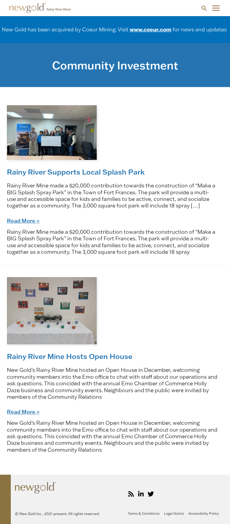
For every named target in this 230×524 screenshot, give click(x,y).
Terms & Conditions (144, 513)
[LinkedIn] (141, 494)
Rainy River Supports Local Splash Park (76, 171)
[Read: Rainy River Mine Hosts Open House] (52, 310)
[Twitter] (151, 494)
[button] (204, 8)
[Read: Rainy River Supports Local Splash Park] (52, 132)
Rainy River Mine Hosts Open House (69, 356)
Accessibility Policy (203, 513)
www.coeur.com (150, 29)
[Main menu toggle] (216, 8)
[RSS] (131, 494)
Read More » (23, 220)
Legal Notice (174, 513)
